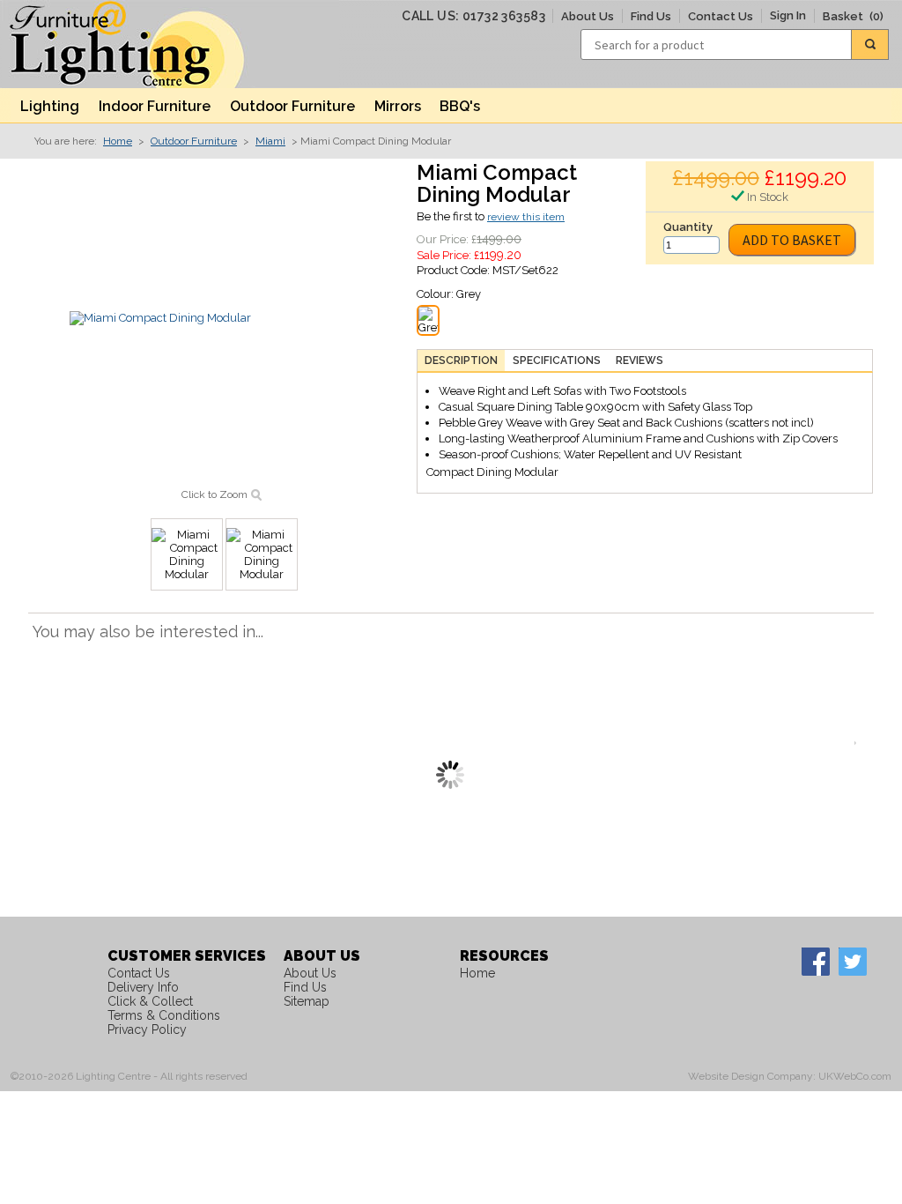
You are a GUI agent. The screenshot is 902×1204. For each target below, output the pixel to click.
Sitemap (306, 1001)
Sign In (788, 15)
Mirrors (397, 106)
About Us (587, 16)
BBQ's (460, 106)
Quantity (688, 227)
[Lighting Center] (143, 44)
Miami (270, 141)
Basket (853, 16)
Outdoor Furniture (292, 106)
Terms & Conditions (163, 1015)
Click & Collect (150, 1001)
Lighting (49, 106)
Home (117, 141)
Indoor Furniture (155, 106)
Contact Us (720, 16)
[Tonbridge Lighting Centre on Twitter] (852, 961)
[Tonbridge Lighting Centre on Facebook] (815, 961)
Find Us (651, 16)
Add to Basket (792, 240)
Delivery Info (143, 987)
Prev (41, 743)
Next (859, 743)
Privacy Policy (147, 1029)
